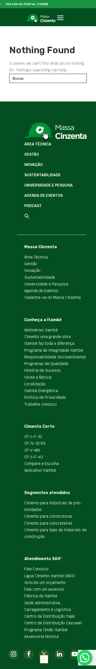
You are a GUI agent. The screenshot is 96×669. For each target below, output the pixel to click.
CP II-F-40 (33, 456)
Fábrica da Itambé (40, 595)
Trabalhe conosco (40, 404)
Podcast (33, 206)
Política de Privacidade (45, 397)
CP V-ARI (32, 450)
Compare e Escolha (41, 463)
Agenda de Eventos (43, 195)
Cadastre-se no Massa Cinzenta (52, 297)
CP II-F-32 (33, 436)
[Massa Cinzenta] (40, 18)
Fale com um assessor (44, 589)
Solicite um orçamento (45, 582)
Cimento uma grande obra (47, 336)
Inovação (33, 165)
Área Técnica (37, 144)
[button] (60, 23)
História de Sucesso (42, 370)
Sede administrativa (42, 602)
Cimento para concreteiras (48, 523)
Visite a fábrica (37, 377)
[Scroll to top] (44, 658)
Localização (35, 384)
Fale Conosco (36, 568)
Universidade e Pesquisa (48, 185)
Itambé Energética (41, 390)
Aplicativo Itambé (40, 470)
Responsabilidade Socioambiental (55, 357)
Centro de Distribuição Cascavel (53, 622)
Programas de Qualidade (46, 363)
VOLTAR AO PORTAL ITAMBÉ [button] (27, 4)
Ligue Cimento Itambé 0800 (49, 575)
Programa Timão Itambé (46, 629)
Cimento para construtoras (48, 516)
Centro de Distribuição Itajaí (49, 616)
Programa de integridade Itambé (53, 350)
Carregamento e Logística (47, 609)
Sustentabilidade (42, 175)
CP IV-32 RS (35, 443)
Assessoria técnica (41, 636)
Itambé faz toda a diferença (49, 343)
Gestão (31, 154)
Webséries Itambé (41, 330)
